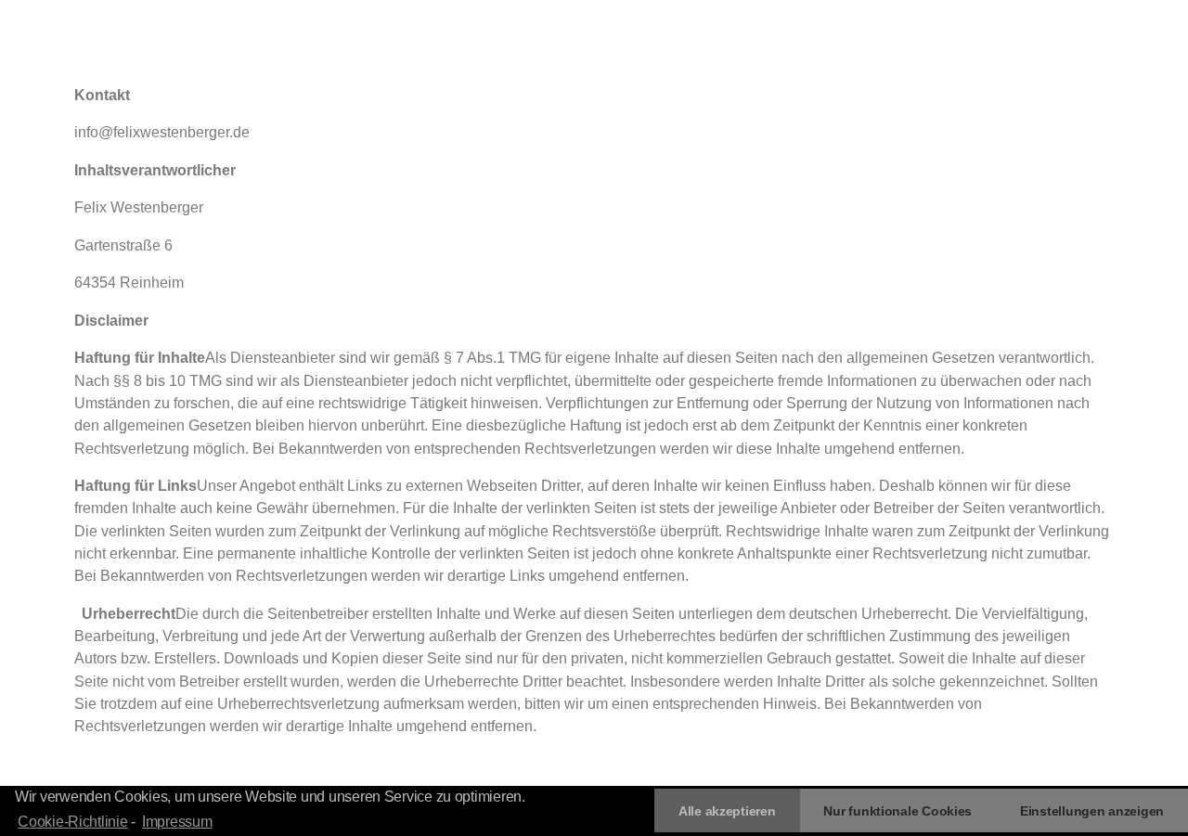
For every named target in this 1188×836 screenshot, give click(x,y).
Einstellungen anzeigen (1092, 811)
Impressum (177, 822)
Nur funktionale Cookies (897, 811)
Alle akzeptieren (727, 811)
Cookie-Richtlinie (72, 822)
